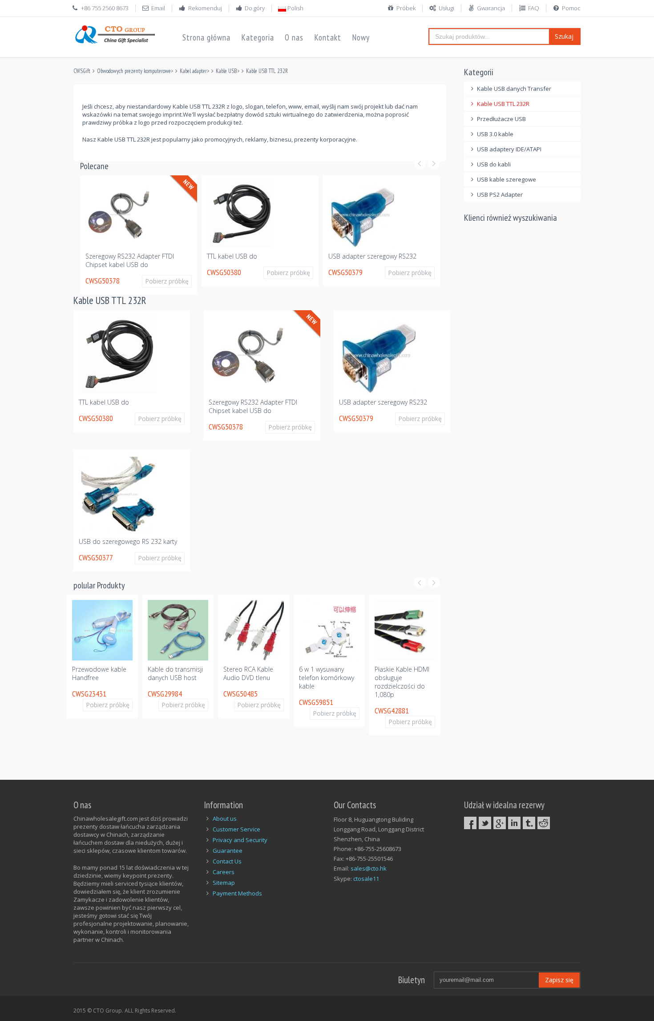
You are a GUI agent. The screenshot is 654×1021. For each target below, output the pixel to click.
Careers (223, 872)
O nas (294, 37)
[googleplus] (499, 823)
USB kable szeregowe (506, 179)
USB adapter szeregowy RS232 (372, 256)
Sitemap (224, 883)
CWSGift (81, 71)
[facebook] (470, 823)
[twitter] (485, 823)
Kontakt (327, 37)
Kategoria (257, 37)
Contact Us (227, 861)
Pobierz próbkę (167, 281)
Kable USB (226, 71)
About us (225, 818)
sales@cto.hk (369, 868)
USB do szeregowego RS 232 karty (128, 541)
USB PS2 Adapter (500, 194)
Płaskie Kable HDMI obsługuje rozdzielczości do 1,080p (402, 682)
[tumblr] (529, 823)
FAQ (533, 8)
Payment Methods (237, 893)
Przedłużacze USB (501, 119)
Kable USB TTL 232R (267, 71)
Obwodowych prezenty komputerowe (134, 71)
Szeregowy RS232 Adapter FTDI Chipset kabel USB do (129, 260)
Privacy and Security (240, 840)
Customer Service (236, 829)
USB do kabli (494, 164)
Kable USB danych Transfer (514, 89)
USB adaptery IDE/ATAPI (509, 149)
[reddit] (543, 823)
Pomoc (571, 8)
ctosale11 (366, 879)
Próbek (406, 8)
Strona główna (206, 37)
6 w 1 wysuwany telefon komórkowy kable (326, 677)
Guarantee (227, 851)
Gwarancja (491, 8)
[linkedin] (514, 823)
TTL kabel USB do (232, 256)
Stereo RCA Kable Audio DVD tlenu (248, 673)
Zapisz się (559, 980)
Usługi (446, 8)
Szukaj (564, 36)
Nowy (361, 37)
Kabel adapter (193, 71)
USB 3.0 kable (495, 134)
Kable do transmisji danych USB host (175, 673)
